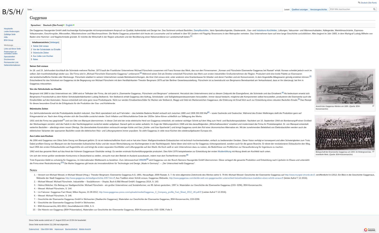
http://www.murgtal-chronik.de (299, 175)
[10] (62, 163)
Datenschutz (34, 229)
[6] (208, 112)
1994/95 (142, 160)
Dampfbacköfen (201, 30)
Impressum (59, 229)
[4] (283, 93)
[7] (64, 120)
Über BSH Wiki (47, 229)
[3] (310, 76)
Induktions (261, 30)
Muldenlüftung (224, 151)
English (69, 25)
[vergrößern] (373, 106)
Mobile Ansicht (85, 229)
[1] (191, 36)
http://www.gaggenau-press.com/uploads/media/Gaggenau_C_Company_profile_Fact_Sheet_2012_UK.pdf (149, 192)
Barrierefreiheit (71, 229)
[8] (187, 155)
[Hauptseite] (13, 12)
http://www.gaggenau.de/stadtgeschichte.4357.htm (89, 178)
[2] (141, 73)
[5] (299, 99)
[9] (147, 159)
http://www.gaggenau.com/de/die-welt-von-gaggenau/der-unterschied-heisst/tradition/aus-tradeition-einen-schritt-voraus (225, 178)
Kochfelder (272, 30)
